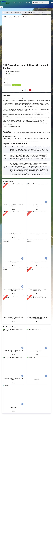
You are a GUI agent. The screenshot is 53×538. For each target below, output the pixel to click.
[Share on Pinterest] (30, 90)
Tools (20, 2)
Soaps (13, 2)
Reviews (28, 2)
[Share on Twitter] (25, 90)
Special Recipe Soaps (16, 12)
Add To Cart (16, 85)
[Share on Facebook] (27, 90)
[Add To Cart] (46, 202)
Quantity (6, 82)
